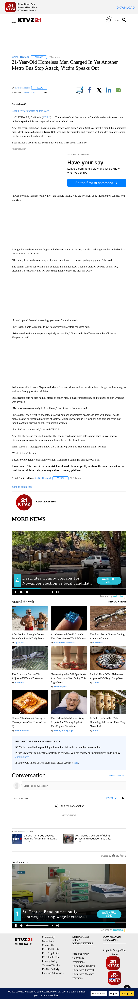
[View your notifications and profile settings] (122, 798)
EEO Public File (51, 949)
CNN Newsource (22, 87)
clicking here (22, 756)
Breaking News (80, 953)
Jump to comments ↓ (23, 486)
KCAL (46, 117)
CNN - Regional (43, 478)
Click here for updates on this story (30, 110)
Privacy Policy (50, 961)
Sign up (120, 775)
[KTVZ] (32, 20)
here (76, 762)
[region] (69, 815)
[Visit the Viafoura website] (119, 855)
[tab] (21, 798)
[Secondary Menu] (16, 20)
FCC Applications (51, 953)
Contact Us (48, 945)
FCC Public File (50, 957)
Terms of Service (51, 965)
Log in (112, 775)
